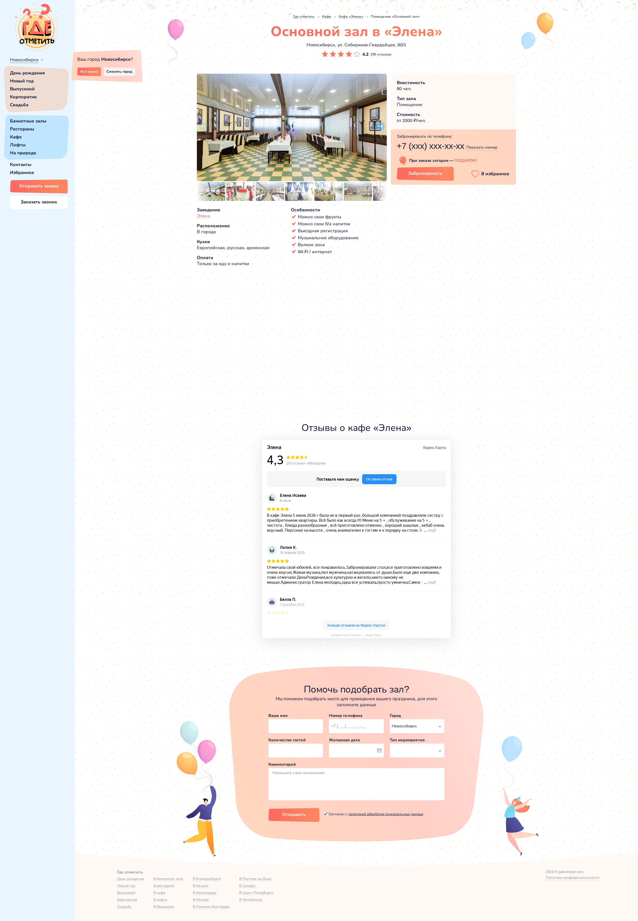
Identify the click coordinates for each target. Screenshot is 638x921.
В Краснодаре (205, 893)
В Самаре (247, 886)
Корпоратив (23, 96)
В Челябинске (251, 900)
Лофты (18, 144)
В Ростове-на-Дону (255, 879)
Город (395, 715)
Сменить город (119, 71)
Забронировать (425, 173)
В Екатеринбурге (207, 879)
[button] (203, 126)
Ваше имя (278, 715)
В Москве (201, 900)
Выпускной (22, 88)
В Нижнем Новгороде (211, 907)
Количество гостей (287, 740)
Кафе (16, 136)
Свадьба (19, 104)
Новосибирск (24, 59)
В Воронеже (164, 907)
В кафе (159, 893)
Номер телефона (345, 715)
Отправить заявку (39, 185)
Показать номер (481, 147)
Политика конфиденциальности (572, 877)
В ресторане (164, 886)
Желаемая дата (344, 740)
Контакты (20, 164)
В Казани (200, 886)
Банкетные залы (28, 120)
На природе (23, 152)
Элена (203, 215)
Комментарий (282, 764)
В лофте (160, 900)
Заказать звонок (39, 201)
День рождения (27, 72)
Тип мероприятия (407, 740)
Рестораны (22, 128)
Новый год (22, 80)
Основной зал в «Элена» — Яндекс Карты (356, 635)
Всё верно (89, 71)
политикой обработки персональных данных (385, 814)
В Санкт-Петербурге (256, 893)
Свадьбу (124, 907)
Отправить (294, 814)
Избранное (22, 172)
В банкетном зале (168, 879)
